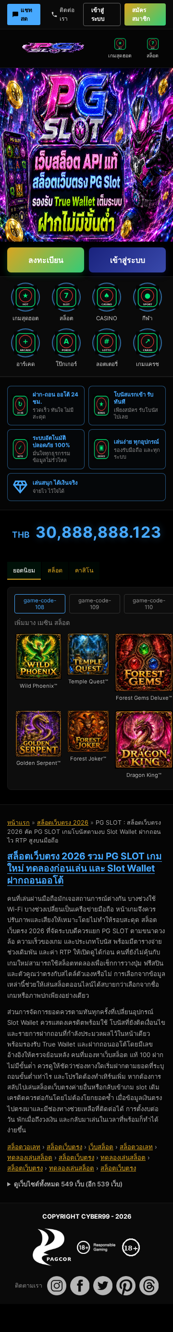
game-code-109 (94, 604)
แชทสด (26, 14)
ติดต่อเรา (67, 14)
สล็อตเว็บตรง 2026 (62, 822)
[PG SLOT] (55, 48)
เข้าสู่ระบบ (98, 14)
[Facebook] (79, 1285)
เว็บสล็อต (100, 1147)
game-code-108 (40, 604)
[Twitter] (102, 1285)
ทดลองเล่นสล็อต (29, 1157)
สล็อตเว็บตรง (64, 1147)
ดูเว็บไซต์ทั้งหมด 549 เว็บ (68, 1184)
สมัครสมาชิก (141, 14)
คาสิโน (84, 570)
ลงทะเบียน (45, 260)
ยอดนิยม (24, 570)
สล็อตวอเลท (23, 1147)
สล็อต (55, 570)
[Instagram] (56, 1285)
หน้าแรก (18, 822)
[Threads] (149, 1285)
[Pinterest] (126, 1285)
